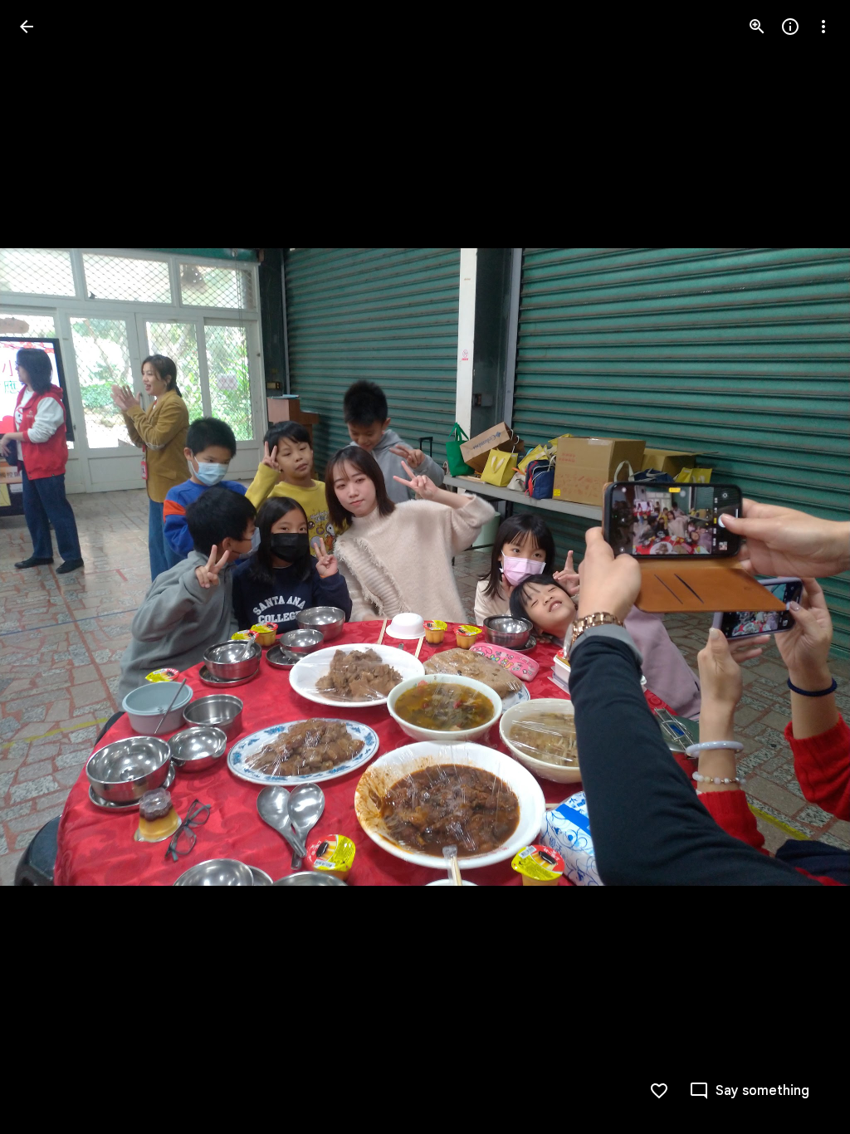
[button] (46, 567)
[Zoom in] (757, 26)
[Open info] (790, 26)
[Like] (659, 1091)
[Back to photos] (26, 26)
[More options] (823, 26)
